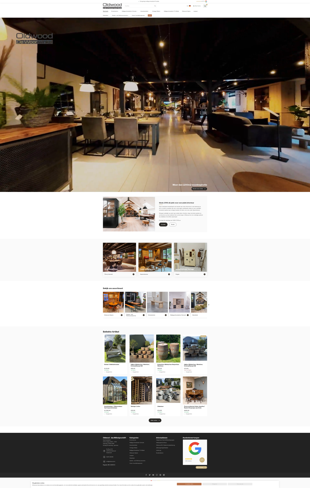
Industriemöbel (144, 11)
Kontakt (163, 224)
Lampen (196, 11)
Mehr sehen (154, 420)
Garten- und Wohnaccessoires (120, 15)
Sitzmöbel (105, 15)
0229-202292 (109, 457)
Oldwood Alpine (186, 11)
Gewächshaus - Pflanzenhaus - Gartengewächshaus (113, 407)
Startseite (105, 11)
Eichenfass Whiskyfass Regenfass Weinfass (168, 365)
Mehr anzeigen (200, 467)
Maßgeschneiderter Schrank (129, 11)
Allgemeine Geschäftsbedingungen (165, 440)
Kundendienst (159, 453)
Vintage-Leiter (135, 406)
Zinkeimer (160, 406)
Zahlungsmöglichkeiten (162, 448)
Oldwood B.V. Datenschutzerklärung (165, 445)
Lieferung (158, 450)
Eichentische (114, 11)
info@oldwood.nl (110, 461)
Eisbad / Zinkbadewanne (111, 364)
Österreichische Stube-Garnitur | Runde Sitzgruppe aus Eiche (194, 407)
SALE (149, 15)
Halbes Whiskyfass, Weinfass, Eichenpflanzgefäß (140, 365)
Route (172, 224)
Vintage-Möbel (156, 11)
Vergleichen (109, 372)
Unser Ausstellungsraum (138, 15)
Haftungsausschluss (161, 442)
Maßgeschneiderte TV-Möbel (171, 11)
